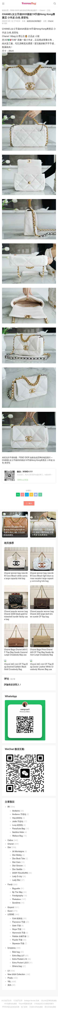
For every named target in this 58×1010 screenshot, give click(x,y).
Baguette (16, 888)
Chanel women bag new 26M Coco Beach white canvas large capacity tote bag (16, 576)
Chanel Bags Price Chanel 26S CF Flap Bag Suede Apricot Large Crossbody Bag (42, 652)
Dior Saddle (17, 869)
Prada (10, 977)
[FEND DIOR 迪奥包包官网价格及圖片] (29, 3)
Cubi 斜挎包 (17, 918)
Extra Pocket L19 (19, 959)
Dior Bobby (17, 855)
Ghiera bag (17, 966)
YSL (9, 981)
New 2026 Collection (16, 974)
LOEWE (11, 914)
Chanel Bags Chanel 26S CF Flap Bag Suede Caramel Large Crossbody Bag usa (16, 652)
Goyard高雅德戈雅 (25, 1003)
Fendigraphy (17, 895)
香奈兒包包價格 (50, 1007)
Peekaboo (16, 899)
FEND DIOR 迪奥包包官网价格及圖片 (23, 10)
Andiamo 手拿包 (19, 814)
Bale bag (16, 951)
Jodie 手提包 (17, 821)
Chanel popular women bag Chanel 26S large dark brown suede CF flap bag (42, 614)
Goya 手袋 (16, 929)
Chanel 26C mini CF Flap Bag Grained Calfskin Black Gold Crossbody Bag (16, 667)
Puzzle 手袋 (17, 939)
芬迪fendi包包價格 (36, 1007)
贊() (29, 503)
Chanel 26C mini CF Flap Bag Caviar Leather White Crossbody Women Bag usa (41, 667)
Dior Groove (17, 865)
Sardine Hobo (18, 832)
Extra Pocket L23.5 (20, 962)
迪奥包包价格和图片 (34, 21)
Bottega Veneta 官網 (31, 1000)
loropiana (12, 947)
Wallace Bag (17, 835)
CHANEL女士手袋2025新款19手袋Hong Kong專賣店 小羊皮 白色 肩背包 (28, 461)
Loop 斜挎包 (17, 825)
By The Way (17, 892)
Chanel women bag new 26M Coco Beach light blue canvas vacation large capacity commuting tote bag (41, 577)
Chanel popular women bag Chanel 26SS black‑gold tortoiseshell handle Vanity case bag (16, 615)
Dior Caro (16, 862)
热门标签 (24, 1007)
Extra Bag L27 (18, 955)
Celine (10, 840)
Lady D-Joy (17, 876)
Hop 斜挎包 (17, 817)
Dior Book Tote (18, 858)
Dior (9, 847)
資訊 (9, 985)
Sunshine (16, 902)
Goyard (11, 907)
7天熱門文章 (17, 1000)
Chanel (42, 10)
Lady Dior (16, 880)
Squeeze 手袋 (18, 943)
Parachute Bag (18, 828)
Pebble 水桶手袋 (19, 936)
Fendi (10, 884)
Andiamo (16, 810)
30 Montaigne (18, 851)
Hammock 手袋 (18, 932)
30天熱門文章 (6, 1000)
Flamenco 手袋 (18, 921)
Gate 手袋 (16, 925)
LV (9, 970)
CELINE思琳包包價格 (49, 1000)
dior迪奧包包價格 (10, 1003)
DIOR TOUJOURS (20, 872)
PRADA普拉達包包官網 (10, 1007)
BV (9, 806)
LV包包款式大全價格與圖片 (44, 1003)
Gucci (10, 910)
